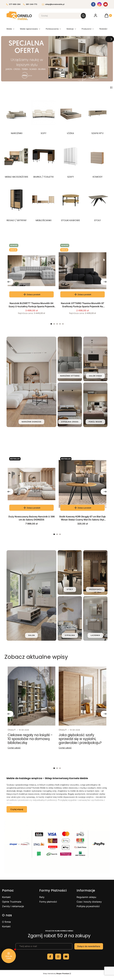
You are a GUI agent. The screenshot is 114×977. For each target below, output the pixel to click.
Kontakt (6, 897)
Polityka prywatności (88, 906)
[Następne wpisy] (105, 714)
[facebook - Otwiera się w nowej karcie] (50, 956)
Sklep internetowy (56, 973)
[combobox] (58, 15)
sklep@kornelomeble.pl (54, 4)
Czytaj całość (14, 747)
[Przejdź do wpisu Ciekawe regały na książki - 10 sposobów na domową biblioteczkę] (31, 696)
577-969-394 (14, 4)
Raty (41, 897)
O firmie (6, 922)
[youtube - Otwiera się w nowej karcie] (66, 956)
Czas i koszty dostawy (89, 901)
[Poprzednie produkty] (8, 282)
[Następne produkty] (105, 282)
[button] (83, 16)
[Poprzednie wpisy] (8, 714)
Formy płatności (48, 901)
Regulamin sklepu (86, 897)
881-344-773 (31, 4)
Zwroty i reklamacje (13, 906)
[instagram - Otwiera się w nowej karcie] (58, 956)
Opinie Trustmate (11, 901)
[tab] (51, 324)
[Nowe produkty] (103, 29)
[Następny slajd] (109, 39)
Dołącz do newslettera (88, 946)
